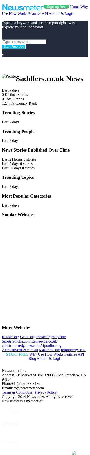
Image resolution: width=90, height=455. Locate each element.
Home (74, 7)
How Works (18, 14)
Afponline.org (50, 345)
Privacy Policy (46, 392)
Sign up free (56, 7)
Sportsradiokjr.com (16, 341)
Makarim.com (49, 350)
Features (34, 14)
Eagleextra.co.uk (44, 341)
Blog (32, 358)
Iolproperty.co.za (73, 350)
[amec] (10, 430)
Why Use (37, 354)
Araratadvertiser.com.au (20, 350)
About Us (56, 14)
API (45, 14)
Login (69, 14)
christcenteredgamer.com (20, 345)
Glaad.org (27, 337)
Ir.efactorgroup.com (51, 337)
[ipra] (10, 413)
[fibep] (10, 451)
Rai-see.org (10, 337)
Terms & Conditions (17, 392)
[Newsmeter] (22, 9)
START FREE (17, 354)
